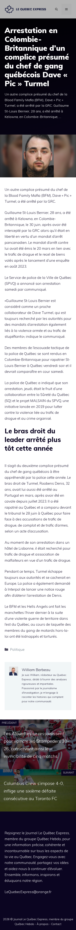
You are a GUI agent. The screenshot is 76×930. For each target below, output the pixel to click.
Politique (17, 649)
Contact (56, 924)
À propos (43, 924)
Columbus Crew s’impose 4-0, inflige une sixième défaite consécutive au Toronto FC (34, 791)
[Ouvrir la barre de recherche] (56, 9)
